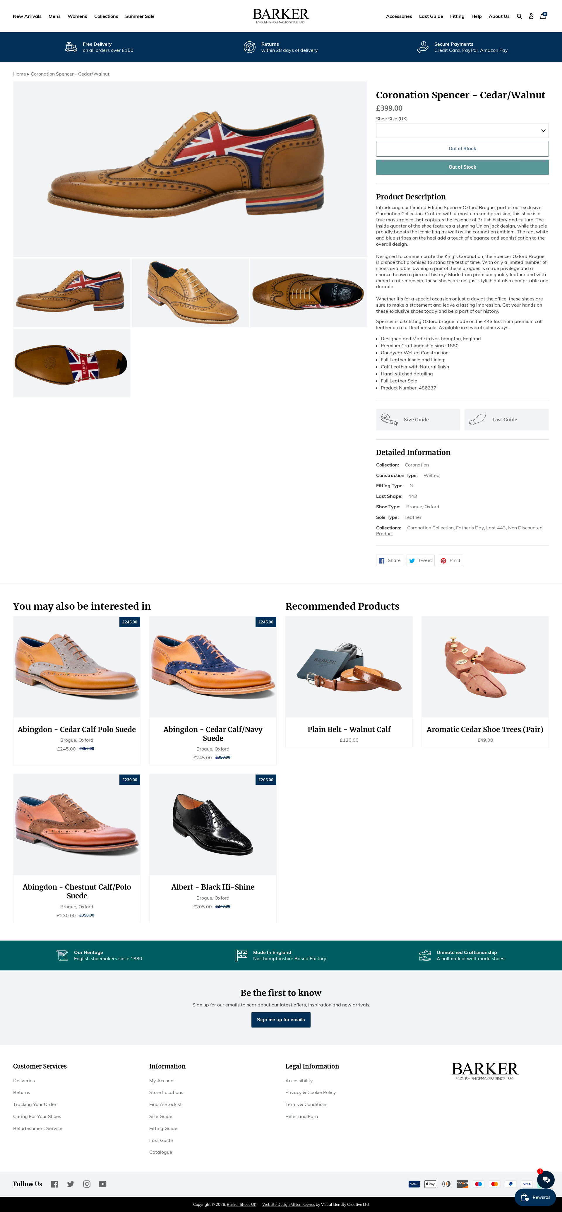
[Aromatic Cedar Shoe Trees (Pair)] (485, 667)
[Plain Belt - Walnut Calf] (349, 667)
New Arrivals (27, 16)
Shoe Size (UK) (392, 119)
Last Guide (431, 16)
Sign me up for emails (281, 1019)
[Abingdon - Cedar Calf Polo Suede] (76, 667)
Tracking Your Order (34, 1104)
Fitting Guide (163, 1128)
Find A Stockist (165, 1104)
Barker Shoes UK (241, 1204)
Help (477, 16)
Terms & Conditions (306, 1104)
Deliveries (24, 1080)
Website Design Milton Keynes (288, 1204)
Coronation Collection (430, 528)
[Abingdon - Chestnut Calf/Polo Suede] (76, 825)
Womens (77, 16)
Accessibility (299, 1080)
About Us (499, 16)
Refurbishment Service (37, 1128)
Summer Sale (140, 16)
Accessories (399, 16)
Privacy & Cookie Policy (310, 1092)
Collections (106, 16)
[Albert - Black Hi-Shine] (213, 825)
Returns (21, 1092)
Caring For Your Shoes (37, 1116)
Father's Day (470, 528)
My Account (162, 1080)
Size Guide (160, 1116)
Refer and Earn (301, 1116)
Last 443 (496, 528)
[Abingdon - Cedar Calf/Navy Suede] (213, 667)
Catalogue (160, 1152)
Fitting (457, 16)
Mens (55, 16)
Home (19, 74)
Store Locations (166, 1092)
